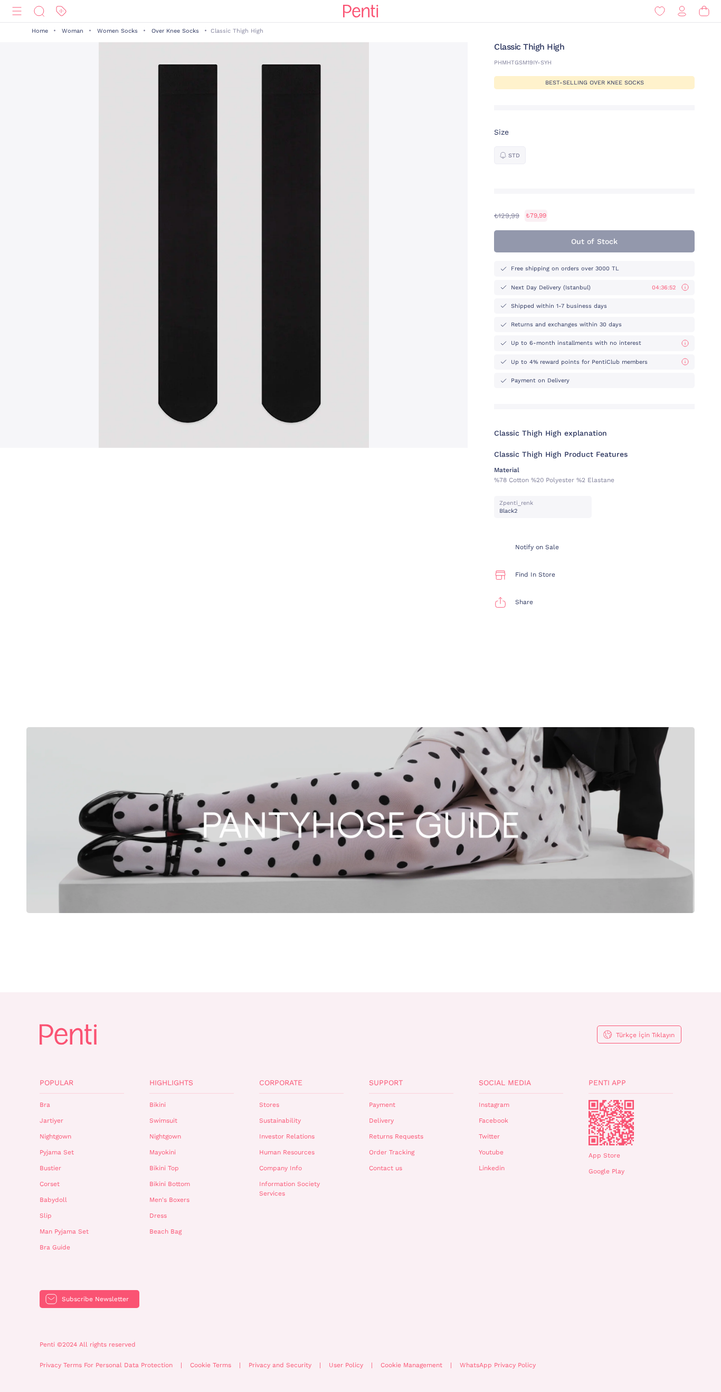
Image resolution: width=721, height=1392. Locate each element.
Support (386, 1082)
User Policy (346, 1365)
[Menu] (17, 11)
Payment (382, 1104)
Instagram (494, 1104)
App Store (604, 1155)
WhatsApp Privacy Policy (498, 1365)
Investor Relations (287, 1136)
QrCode (611, 1122)
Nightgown (55, 1136)
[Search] (39, 11)
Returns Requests (396, 1136)
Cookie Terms (210, 1365)
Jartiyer (51, 1120)
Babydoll (53, 1199)
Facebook (493, 1120)
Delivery (381, 1120)
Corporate (280, 1082)
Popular (56, 1082)
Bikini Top (164, 1168)
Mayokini (162, 1152)
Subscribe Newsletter (95, 1299)
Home (40, 30)
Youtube (491, 1152)
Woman (72, 30)
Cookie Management (411, 1365)
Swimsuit (163, 1120)
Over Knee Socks (175, 30)
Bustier (50, 1168)
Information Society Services (289, 1189)
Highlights (171, 1082)
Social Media (505, 1082)
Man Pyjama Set (64, 1231)
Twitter (489, 1136)
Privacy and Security (280, 1365)
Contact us (385, 1168)
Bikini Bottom (169, 1184)
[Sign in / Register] (682, 11)
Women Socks (117, 30)
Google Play (606, 1171)
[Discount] (61, 11)
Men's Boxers (169, 1199)
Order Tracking (391, 1152)
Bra (45, 1104)
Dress (158, 1215)
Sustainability (280, 1120)
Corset (50, 1184)
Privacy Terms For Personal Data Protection (106, 1365)
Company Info (280, 1168)
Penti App (607, 1082)
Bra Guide (55, 1247)
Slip (46, 1215)
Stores (269, 1104)
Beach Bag (165, 1231)
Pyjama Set (57, 1152)
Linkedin (492, 1168)
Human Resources (287, 1152)
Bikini (157, 1104)
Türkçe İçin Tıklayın (645, 1035)
